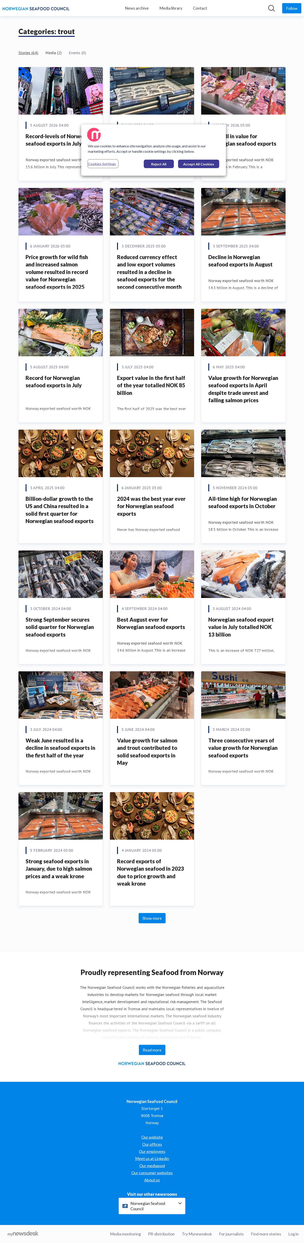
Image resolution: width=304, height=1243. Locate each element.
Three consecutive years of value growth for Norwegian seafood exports (243, 748)
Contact (200, 8)
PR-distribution (161, 1233)
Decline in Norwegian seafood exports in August (240, 261)
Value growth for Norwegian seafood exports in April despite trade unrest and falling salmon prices (243, 389)
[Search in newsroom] (271, 8)
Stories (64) (28, 52)
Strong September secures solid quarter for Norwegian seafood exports (60, 627)
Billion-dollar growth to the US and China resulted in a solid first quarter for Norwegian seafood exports (59, 509)
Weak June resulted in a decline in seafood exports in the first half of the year (60, 748)
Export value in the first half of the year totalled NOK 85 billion (151, 385)
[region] (153, 150)
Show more (152, 918)
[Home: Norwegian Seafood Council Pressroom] (36, 8)
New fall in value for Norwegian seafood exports (242, 140)
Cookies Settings (102, 164)
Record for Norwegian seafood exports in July (54, 382)
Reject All (158, 164)
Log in (293, 1233)
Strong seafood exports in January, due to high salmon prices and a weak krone (59, 868)
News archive (137, 8)
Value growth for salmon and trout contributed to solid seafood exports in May (147, 751)
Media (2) (53, 52)
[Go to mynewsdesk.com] (23, 1234)
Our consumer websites (152, 1172)
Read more (152, 1049)
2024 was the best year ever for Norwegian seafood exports (151, 506)
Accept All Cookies (198, 164)
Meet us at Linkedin (152, 1158)
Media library (170, 8)
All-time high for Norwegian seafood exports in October (242, 502)
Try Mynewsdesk (197, 1233)
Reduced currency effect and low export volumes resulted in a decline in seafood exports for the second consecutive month (149, 272)
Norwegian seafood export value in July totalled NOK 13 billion (241, 627)
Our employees (152, 1151)
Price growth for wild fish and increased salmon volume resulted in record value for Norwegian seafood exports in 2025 (57, 272)
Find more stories (266, 1233)
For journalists (231, 1233)
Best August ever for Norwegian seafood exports (151, 623)
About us (152, 1179)
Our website (152, 1137)
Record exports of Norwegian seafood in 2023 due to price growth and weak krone (150, 872)
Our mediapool (152, 1165)
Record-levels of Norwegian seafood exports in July (60, 140)
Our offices (152, 1144)
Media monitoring (125, 1233)
